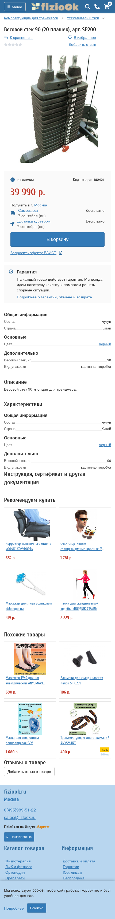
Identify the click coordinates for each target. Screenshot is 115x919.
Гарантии (71, 866)
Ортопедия (15, 872)
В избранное (85, 37)
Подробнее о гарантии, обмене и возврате (54, 296)
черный (105, 343)
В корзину (57, 239)
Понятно (36, 908)
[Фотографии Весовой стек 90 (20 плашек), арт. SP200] (57, 109)
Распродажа (74, 877)
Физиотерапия (18, 861)
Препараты (15, 877)
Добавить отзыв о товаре (29, 771)
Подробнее (14, 908)
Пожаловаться (21, 837)
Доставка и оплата (79, 861)
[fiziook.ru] (55, 6)
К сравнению (21, 37)
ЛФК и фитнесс (18, 866)
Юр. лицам (72, 872)
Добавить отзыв (82, 44)
